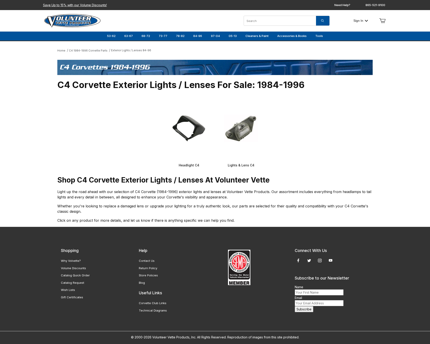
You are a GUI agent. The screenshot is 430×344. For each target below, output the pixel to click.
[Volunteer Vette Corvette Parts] (72, 20)
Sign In (358, 20)
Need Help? (342, 5)
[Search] (322, 21)
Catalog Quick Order (75, 275)
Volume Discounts (73, 268)
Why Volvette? (71, 260)
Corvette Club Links (152, 303)
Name (299, 287)
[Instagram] (320, 260)
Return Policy (148, 268)
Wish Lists (68, 290)
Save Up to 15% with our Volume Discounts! (75, 5)
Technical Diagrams (153, 310)
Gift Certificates (72, 297)
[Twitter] (309, 260)
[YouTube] (330, 260)
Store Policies (148, 275)
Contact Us (147, 260)
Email (298, 298)
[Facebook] (298, 260)
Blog (142, 282)
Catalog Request (72, 282)
